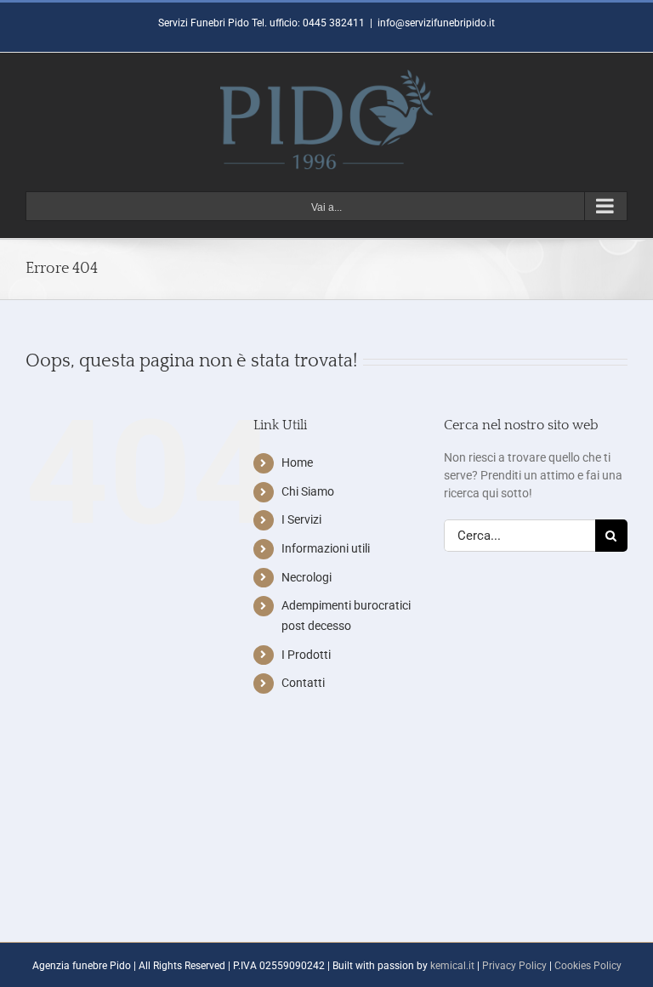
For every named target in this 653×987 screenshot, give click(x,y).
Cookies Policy (588, 966)
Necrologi (306, 577)
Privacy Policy (514, 966)
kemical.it (452, 966)
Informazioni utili (325, 548)
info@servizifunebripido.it (436, 23)
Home (297, 462)
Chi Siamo (307, 491)
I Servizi (301, 519)
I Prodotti (306, 654)
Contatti (303, 682)
